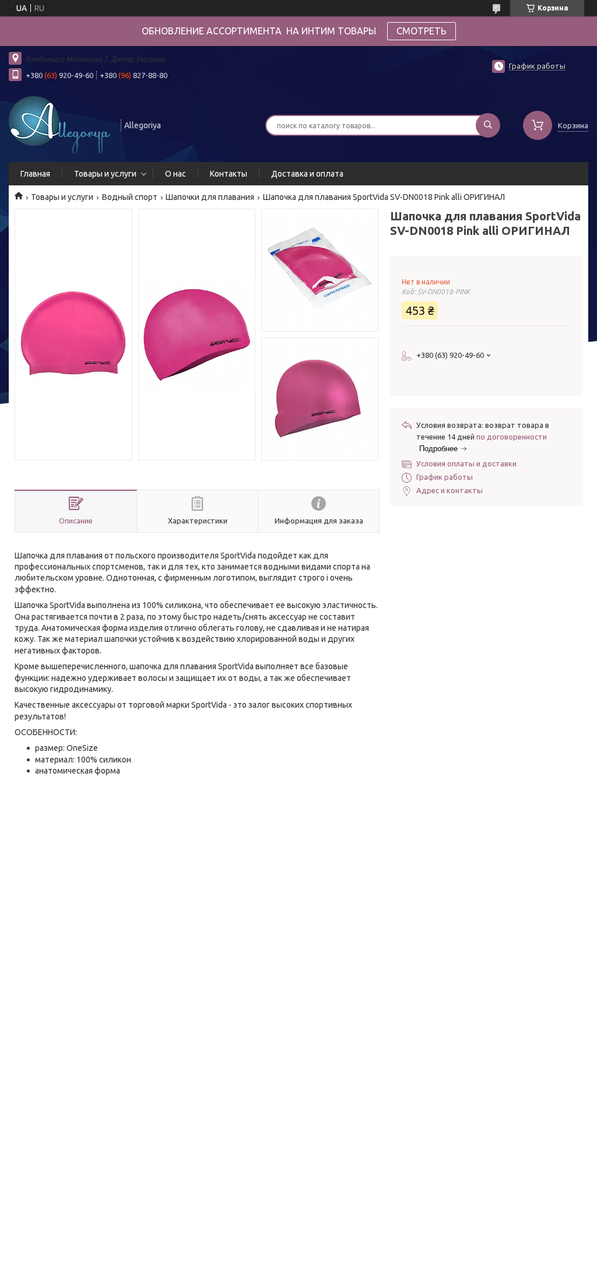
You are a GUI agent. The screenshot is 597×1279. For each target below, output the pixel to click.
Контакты (228, 174)
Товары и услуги (105, 174)
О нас (175, 174)
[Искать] (488, 125)
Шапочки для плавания (210, 197)
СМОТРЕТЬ (421, 31)
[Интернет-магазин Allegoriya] (59, 124)
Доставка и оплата (307, 174)
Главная (35, 174)
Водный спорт (129, 197)
